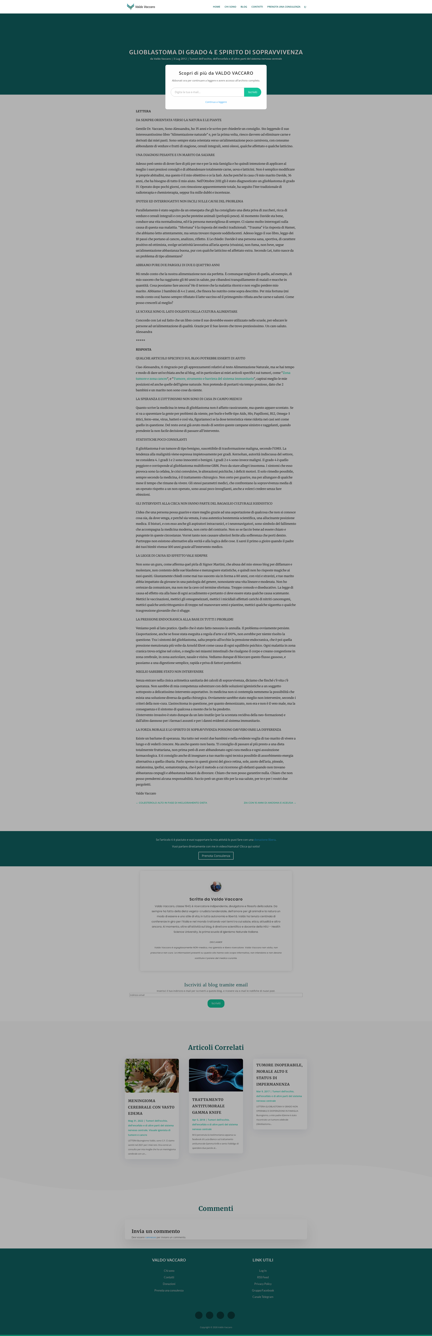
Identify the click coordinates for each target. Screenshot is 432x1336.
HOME (216, 7)
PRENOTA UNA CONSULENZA (283, 7)
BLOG (244, 7)
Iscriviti (252, 92)
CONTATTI (257, 7)
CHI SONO (230, 7)
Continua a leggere (216, 102)
